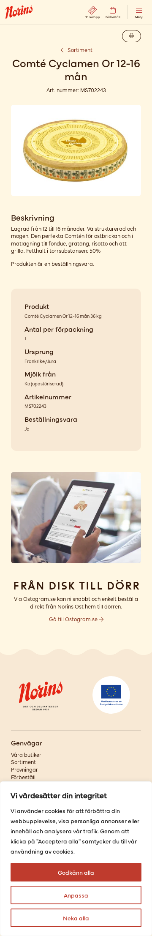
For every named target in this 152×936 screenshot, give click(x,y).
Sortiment (79, 49)
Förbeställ (23, 776)
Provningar (24, 769)
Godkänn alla (76, 872)
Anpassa (76, 895)
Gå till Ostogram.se (74, 618)
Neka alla (76, 918)
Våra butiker (26, 754)
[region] (76, 858)
